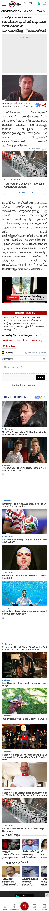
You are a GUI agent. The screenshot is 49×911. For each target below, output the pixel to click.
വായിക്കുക (13, 835)
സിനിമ (41, 11)
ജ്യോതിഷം (22, 340)
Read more (13, 298)
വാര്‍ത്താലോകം (11, 11)
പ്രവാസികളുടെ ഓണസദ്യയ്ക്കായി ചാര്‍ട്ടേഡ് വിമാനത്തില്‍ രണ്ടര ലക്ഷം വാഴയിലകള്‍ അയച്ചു (30, 882)
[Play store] (39, 3)
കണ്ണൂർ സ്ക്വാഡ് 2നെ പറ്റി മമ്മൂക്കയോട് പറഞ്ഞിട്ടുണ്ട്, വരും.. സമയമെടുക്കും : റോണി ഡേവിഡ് (11, 854)
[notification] (44, 3)
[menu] (4, 4)
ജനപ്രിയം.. (9, 346)
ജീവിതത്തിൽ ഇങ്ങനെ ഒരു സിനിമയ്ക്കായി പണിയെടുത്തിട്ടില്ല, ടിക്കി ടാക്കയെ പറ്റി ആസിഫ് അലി (30, 854)
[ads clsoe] (47, 895)
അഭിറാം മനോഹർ (21, 103)
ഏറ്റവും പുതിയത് (17, 862)
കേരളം (28, 11)
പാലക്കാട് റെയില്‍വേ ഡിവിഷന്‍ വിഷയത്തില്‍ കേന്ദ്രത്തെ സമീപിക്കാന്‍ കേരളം (10, 882)
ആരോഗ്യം (37, 340)
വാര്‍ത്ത (8, 340)
